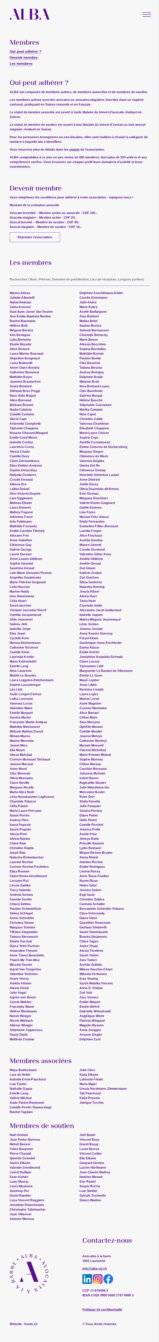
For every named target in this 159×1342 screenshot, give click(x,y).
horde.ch (24, 1324)
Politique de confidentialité (102, 1309)
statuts (74, 149)
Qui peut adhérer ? (25, 51)
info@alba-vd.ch (94, 1268)
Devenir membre (24, 57)
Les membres (21, 63)
